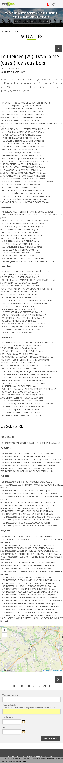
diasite (52, 756)
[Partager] (52, 4)
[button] (31, 645)
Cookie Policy (21, 761)
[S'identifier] (47, 4)
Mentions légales (14, 756)
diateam (35, 756)
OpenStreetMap (57, 670)
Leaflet (46, 670)
